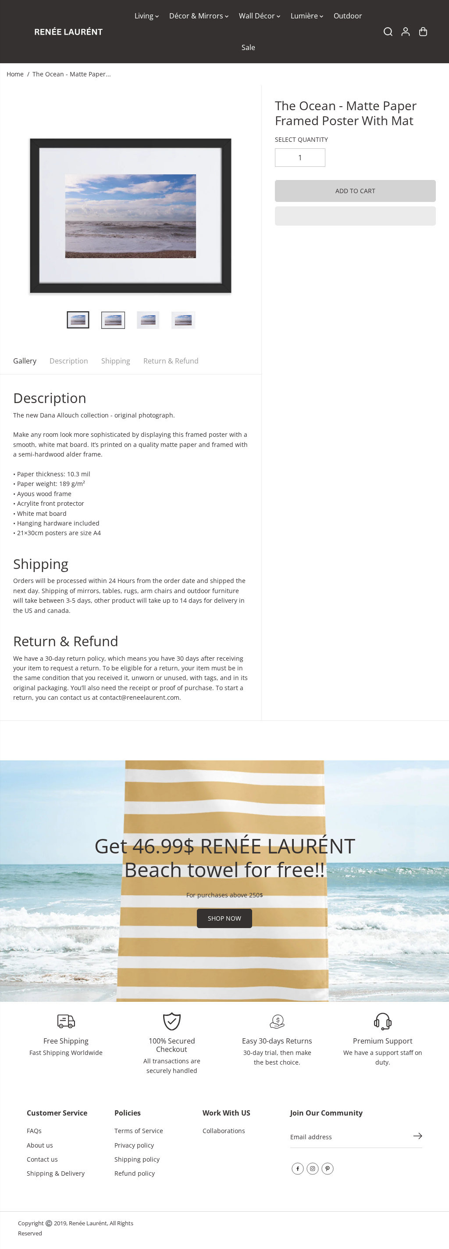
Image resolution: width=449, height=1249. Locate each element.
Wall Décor (258, 16)
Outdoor (348, 16)
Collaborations (224, 1131)
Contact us (42, 1159)
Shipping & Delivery (56, 1173)
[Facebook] (297, 1168)
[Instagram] (312, 1168)
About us (40, 1145)
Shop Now (224, 918)
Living (145, 16)
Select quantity (301, 139)
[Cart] (423, 32)
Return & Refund (171, 361)
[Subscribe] (417, 1137)
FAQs (34, 1131)
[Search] (388, 32)
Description (69, 361)
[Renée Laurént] (68, 31)
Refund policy (134, 1173)
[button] (355, 216)
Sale (248, 47)
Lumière (305, 16)
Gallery (24, 361)
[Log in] (405, 32)
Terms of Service (138, 1131)
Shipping (115, 361)
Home (15, 74)
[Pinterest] (327, 1168)
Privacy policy (134, 1145)
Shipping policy (137, 1159)
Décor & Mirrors (197, 16)
